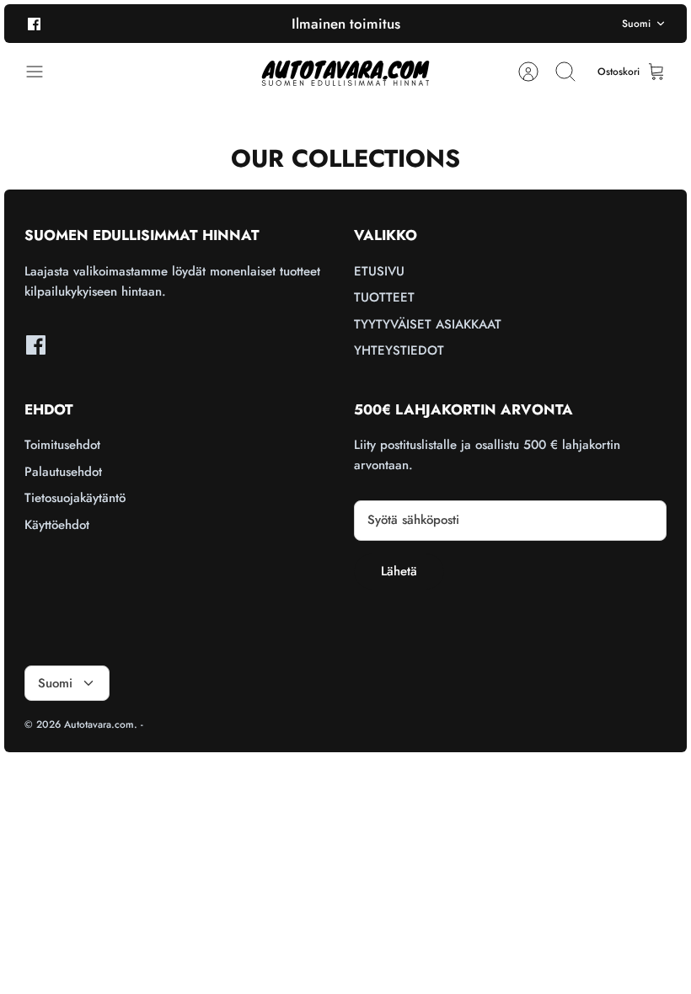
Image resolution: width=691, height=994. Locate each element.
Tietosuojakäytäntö (75, 498)
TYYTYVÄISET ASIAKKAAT (427, 324)
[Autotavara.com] (345, 72)
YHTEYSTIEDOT (399, 350)
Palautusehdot (63, 471)
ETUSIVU (379, 271)
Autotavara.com (99, 724)
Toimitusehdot (62, 445)
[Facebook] (34, 23)
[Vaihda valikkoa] (43, 71)
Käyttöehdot (56, 525)
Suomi (636, 23)
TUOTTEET (384, 297)
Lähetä (399, 571)
